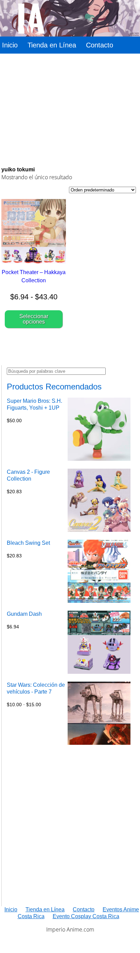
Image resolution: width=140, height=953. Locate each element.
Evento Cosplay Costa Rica (86, 916)
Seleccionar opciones (33, 319)
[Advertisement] (68, 110)
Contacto (99, 45)
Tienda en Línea (52, 45)
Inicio (10, 45)
